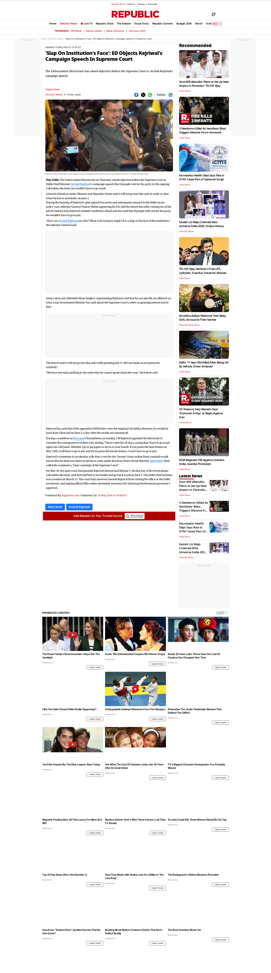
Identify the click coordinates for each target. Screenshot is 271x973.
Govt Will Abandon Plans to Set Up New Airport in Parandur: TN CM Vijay (204, 84)
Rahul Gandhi (94, 31)
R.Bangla (141, 4)
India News (184, 91)
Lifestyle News (186, 231)
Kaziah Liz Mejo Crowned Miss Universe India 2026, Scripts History (201, 224)
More (215, 23)
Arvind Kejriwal (80, 184)
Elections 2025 (137, 31)
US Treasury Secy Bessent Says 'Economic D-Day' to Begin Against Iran (201, 413)
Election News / (57, 39)
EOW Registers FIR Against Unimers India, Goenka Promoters (201, 462)
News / (44, 39)
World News (185, 423)
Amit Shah (156, 461)
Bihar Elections (115, 31)
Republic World (118, 4)
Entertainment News (189, 325)
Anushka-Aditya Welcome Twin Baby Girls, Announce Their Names (202, 318)
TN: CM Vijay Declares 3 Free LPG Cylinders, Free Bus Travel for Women (202, 271)
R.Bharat (131, 4)
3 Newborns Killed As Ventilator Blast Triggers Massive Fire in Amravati (202, 131)
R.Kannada (152, 4)
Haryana (78, 438)
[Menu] (212, 14)
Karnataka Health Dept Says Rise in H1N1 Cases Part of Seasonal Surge (201, 177)
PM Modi (76, 31)
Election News (54, 95)
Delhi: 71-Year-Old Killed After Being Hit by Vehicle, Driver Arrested (203, 365)
